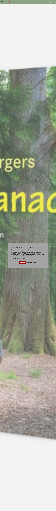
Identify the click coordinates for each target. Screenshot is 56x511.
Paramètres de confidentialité (19, 258)
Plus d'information (31, 262)
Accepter (22, 262)
